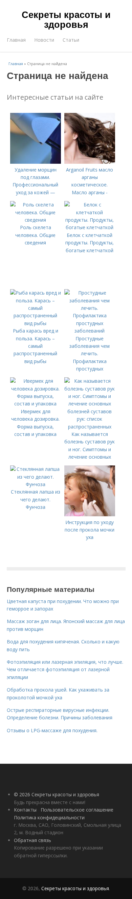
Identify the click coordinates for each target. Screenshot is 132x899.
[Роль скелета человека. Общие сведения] (35, 220)
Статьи (71, 40)
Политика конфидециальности (49, 817)
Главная (16, 40)
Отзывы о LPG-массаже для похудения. (52, 730)
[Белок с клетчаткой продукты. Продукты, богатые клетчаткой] (89, 227)
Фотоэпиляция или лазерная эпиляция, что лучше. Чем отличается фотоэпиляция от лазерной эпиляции (65, 669)
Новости (44, 40)
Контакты (25, 809)
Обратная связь (32, 840)
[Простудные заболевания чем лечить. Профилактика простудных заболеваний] (89, 330)
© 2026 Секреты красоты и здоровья (56, 794)
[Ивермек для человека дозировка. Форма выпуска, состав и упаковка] (35, 403)
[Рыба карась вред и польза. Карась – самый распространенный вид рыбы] (35, 323)
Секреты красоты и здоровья (66, 19)
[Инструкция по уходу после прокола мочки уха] (89, 514)
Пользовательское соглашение (77, 809)
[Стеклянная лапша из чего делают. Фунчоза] (35, 484)
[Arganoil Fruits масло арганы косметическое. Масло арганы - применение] (89, 162)
